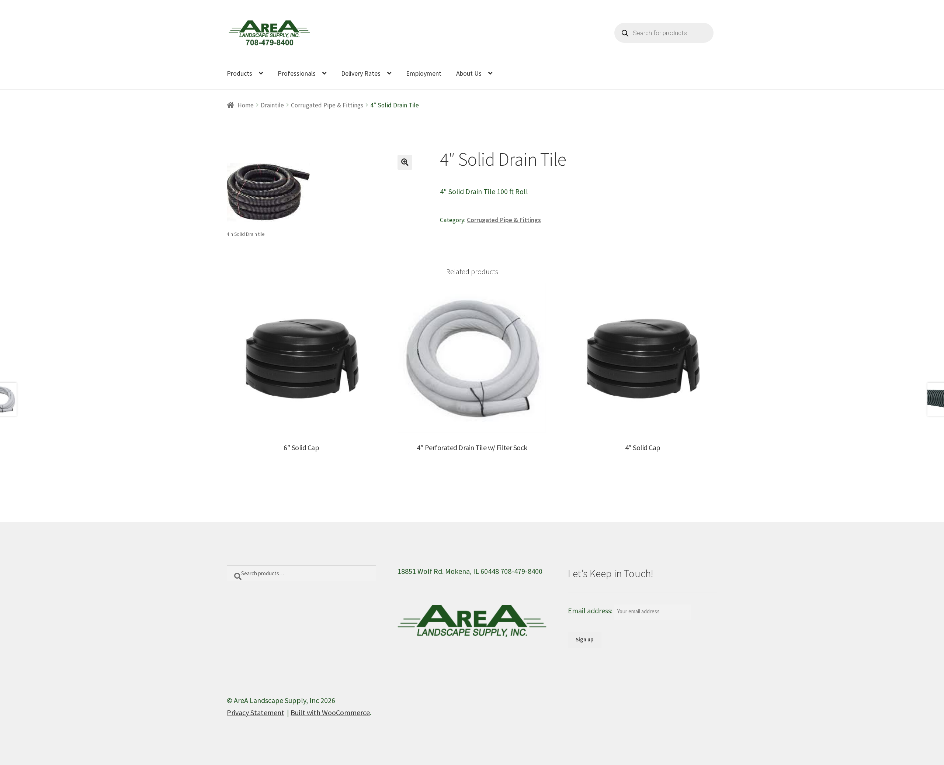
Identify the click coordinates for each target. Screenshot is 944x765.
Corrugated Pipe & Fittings (327, 105)
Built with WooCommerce (330, 712)
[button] (405, 162)
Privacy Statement (255, 712)
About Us (469, 73)
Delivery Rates (361, 73)
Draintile (272, 105)
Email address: (591, 610)
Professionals (297, 73)
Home (245, 105)
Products (239, 73)
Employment (423, 73)
